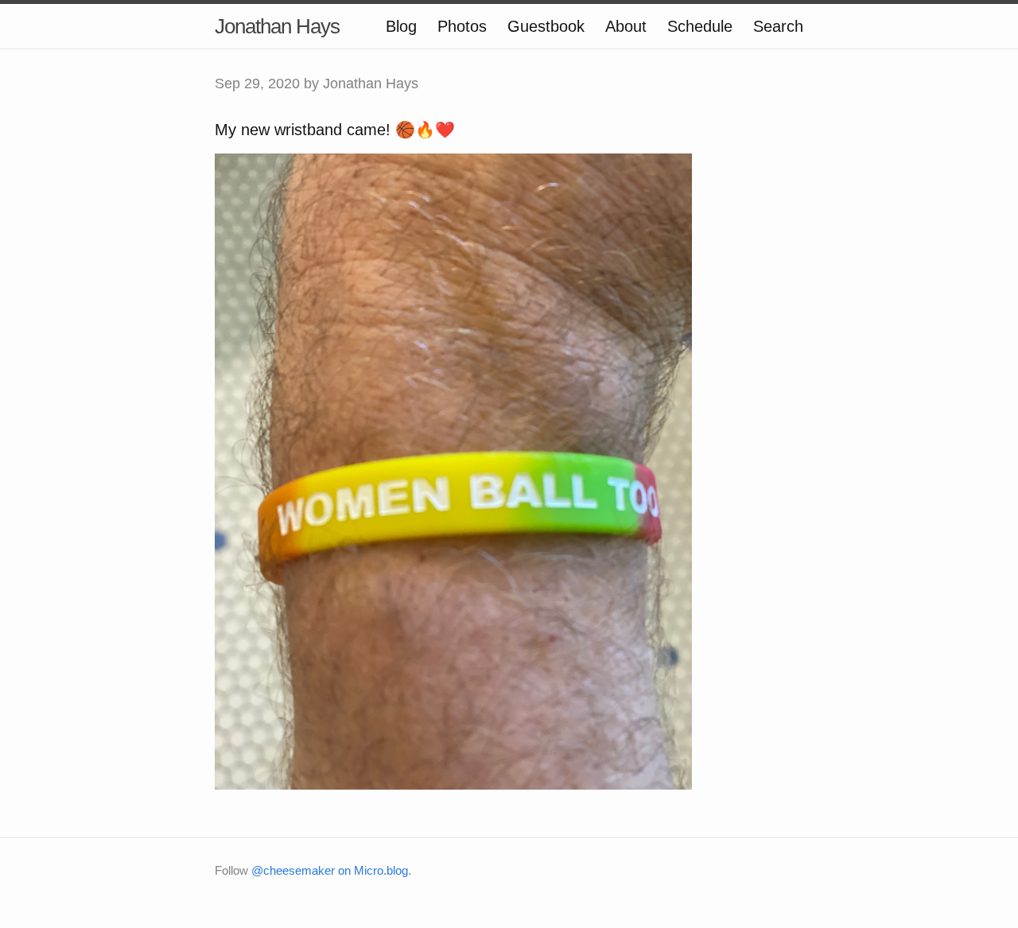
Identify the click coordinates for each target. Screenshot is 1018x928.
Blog (401, 26)
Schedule (699, 26)
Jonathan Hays (277, 26)
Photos (462, 26)
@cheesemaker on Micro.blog (329, 870)
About (626, 26)
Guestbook (546, 26)
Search (778, 26)
